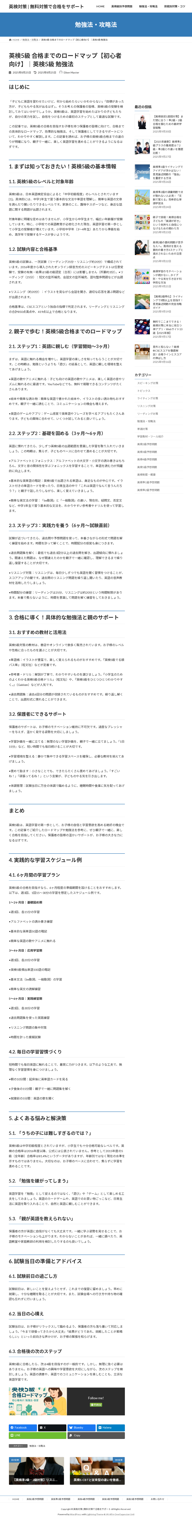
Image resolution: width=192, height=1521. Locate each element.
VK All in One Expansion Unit (120, 1514)
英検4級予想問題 (147, 459)
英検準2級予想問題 (148, 490)
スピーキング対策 (147, 383)
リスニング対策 (146, 406)
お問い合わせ (157, 1499)
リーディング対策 (147, 413)
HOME (15, 1499)
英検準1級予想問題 (148, 482)
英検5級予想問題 (147, 467)
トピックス (143, 390)
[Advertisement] (159, 74)
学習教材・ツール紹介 (150, 436)
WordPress (76, 1514)
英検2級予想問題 (147, 444)
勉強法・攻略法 (37, 1446)
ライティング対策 (147, 398)
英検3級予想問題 (147, 451)
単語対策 (142, 429)
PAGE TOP (184, 1471)
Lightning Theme (95, 1514)
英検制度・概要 (146, 474)
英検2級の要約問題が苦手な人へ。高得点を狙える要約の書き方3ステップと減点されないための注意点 (168, 250)
